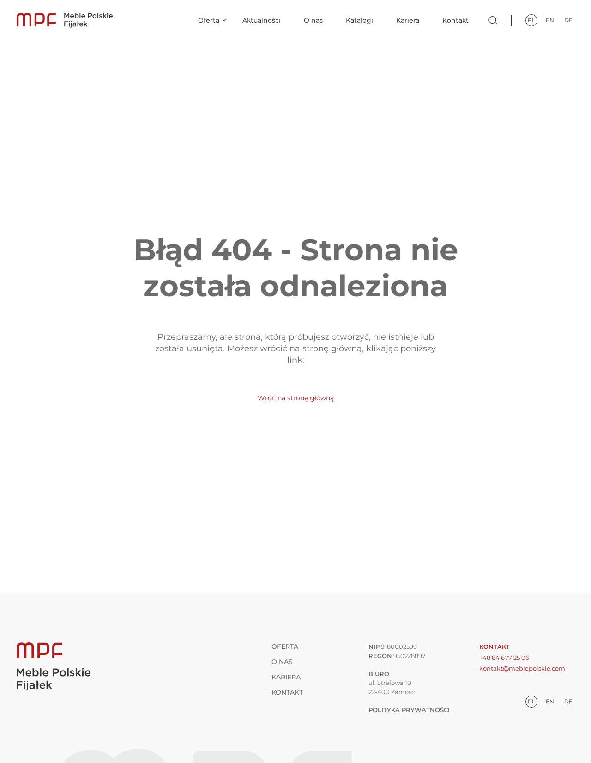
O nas (313, 20)
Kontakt (455, 20)
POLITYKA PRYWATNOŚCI (409, 710)
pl (531, 20)
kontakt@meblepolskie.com (522, 668)
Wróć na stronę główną (296, 398)
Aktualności (261, 20)
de (568, 20)
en (550, 20)
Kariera (407, 20)
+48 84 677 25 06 (504, 657)
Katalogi (359, 20)
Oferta (208, 20)
